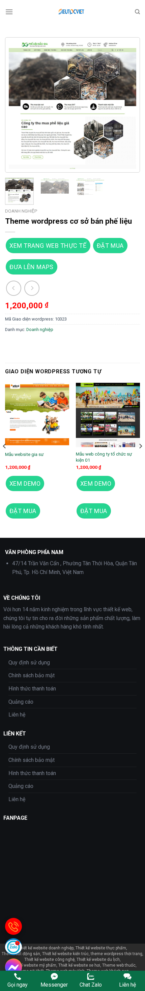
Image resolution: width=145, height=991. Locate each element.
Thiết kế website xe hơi (79, 965)
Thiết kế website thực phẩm (101, 948)
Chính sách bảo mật (31, 675)
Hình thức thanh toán (32, 688)
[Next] (125, 105)
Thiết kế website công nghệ (49, 959)
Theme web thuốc (119, 965)
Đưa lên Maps (31, 266)
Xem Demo (24, 483)
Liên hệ (16, 714)
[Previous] (20, 105)
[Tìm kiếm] (137, 11)
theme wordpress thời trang (116, 953)
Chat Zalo (91, 985)
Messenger (54, 985)
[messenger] (13, 967)
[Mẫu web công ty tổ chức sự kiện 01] (108, 415)
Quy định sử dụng (29, 662)
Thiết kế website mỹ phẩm (32, 965)
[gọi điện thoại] (13, 926)
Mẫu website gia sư (24, 454)
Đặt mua (110, 245)
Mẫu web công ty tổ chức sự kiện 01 (104, 457)
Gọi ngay (17, 985)
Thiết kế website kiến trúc (65, 953)
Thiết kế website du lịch (98, 959)
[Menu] (9, 11)
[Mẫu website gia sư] (37, 415)
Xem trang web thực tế (47, 245)
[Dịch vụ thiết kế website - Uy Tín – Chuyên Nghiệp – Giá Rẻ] (72, 12)
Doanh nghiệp (21, 211)
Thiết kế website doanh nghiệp (46, 948)
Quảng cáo (20, 702)
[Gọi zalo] (13, 946)
